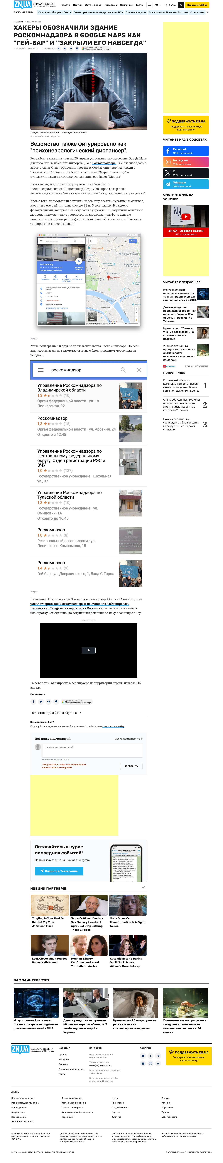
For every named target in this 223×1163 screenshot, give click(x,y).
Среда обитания (120, 1107)
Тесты (139, 4)
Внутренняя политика (22, 1098)
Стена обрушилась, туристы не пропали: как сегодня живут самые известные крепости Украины (181, 405)
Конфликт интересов (72, 1107)
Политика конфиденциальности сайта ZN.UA (189, 1152)
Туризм (165, 1112)
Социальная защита (71, 1098)
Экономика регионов (22, 1121)
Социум (166, 1098)
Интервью (111, 4)
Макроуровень (18, 1107)
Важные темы (24, 12)
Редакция (64, 1059)
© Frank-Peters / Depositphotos (45, 136)
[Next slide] (207, 12)
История (166, 1103)
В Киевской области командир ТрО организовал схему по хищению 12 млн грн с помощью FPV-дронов (181, 385)
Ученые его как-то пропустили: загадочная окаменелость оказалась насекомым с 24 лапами (179, 353)
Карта (62, 1074)
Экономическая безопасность (77, 1112)
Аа (181, 5)
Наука (115, 1098)
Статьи (77, 4)
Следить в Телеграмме (61, 871)
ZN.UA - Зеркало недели (186, 230)
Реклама (63, 1064)
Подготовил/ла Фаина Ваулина (54, 712)
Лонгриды (126, 4)
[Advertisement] (74, 805)
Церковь (116, 1112)
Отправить (131, 766)
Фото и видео (93, 4)
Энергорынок (18, 1112)
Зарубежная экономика (73, 1103)
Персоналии (67, 1117)
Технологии (118, 1103)
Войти (172, 5)
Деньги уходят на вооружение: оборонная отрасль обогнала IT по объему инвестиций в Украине (179, 314)
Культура (116, 1117)
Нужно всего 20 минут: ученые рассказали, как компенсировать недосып (179, 333)
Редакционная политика (71, 1069)
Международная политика (25, 1103)
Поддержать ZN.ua (197, 5)
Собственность (169, 1117)
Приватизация (19, 1117)
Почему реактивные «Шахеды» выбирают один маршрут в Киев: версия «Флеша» (180, 424)
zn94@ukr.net (96, 1073)
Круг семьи (167, 1107)
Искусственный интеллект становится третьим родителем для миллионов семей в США (180, 295)
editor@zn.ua (106, 1081)
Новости (65, 4)
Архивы (63, 1054)
